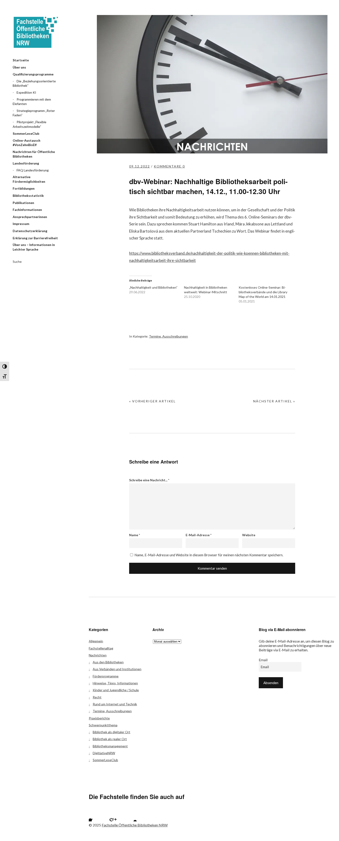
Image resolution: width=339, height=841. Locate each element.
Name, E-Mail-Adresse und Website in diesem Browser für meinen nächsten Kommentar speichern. (208, 555)
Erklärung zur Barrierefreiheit (35, 238)
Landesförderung (26, 163)
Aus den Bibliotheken (108, 662)
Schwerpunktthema (103, 725)
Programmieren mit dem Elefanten (32, 101)
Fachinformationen (27, 210)
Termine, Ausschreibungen (168, 336)
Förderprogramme (106, 676)
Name (134, 535)
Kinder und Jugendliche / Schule (116, 690)
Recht (97, 697)
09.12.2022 (139, 166)
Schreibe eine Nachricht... (149, 480)
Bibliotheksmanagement (110, 746)
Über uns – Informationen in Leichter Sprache (34, 247)
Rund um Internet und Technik (115, 704)
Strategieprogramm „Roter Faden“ (34, 113)
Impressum (21, 224)
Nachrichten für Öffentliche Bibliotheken (34, 154)
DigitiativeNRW (104, 753)
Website (248, 535)
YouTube (131, 815)
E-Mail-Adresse (198, 535)
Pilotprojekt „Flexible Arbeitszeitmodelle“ (29, 124)
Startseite (21, 60)
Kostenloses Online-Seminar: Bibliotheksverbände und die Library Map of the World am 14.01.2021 (263, 292)
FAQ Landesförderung (33, 170)
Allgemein (96, 641)
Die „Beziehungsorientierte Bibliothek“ (34, 83)
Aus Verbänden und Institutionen (117, 669)
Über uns (19, 67)
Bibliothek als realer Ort (110, 739)
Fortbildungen (24, 188)
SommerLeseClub (26, 133)
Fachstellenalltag (101, 648)
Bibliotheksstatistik (28, 196)
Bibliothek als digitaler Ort (111, 732)
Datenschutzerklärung (30, 231)
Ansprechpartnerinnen (30, 217)
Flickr (107, 815)
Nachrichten (98, 655)
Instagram (119, 815)
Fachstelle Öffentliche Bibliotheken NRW (36, 32)
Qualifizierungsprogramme (33, 74)
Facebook (94, 815)
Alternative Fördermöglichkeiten (29, 179)
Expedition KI (26, 92)
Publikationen (23, 203)
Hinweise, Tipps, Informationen (115, 683)
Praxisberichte (99, 718)
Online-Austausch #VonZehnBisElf (26, 142)
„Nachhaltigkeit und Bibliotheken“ (153, 287)
